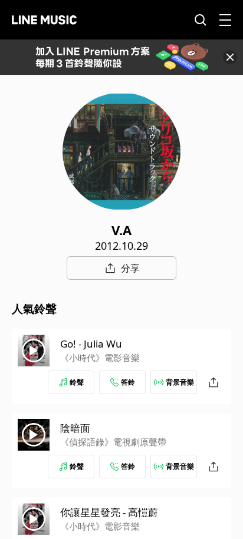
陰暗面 (75, 428)
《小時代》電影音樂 (100, 357)
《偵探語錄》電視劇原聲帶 (113, 442)
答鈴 (128, 382)
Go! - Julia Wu (91, 343)
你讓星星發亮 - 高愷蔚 (109, 512)
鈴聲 (77, 382)
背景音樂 (180, 382)
